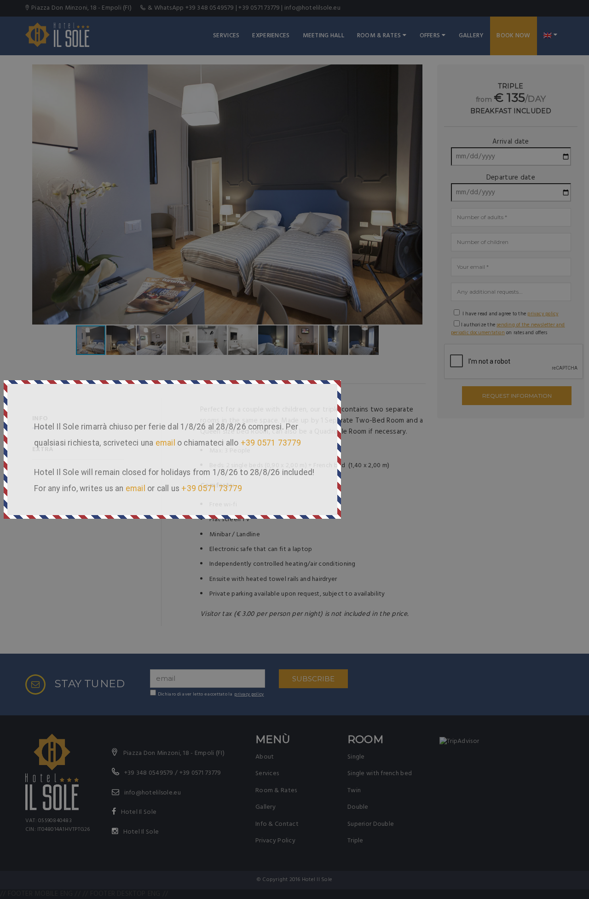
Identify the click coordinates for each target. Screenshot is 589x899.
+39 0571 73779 (271, 442)
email (165, 442)
